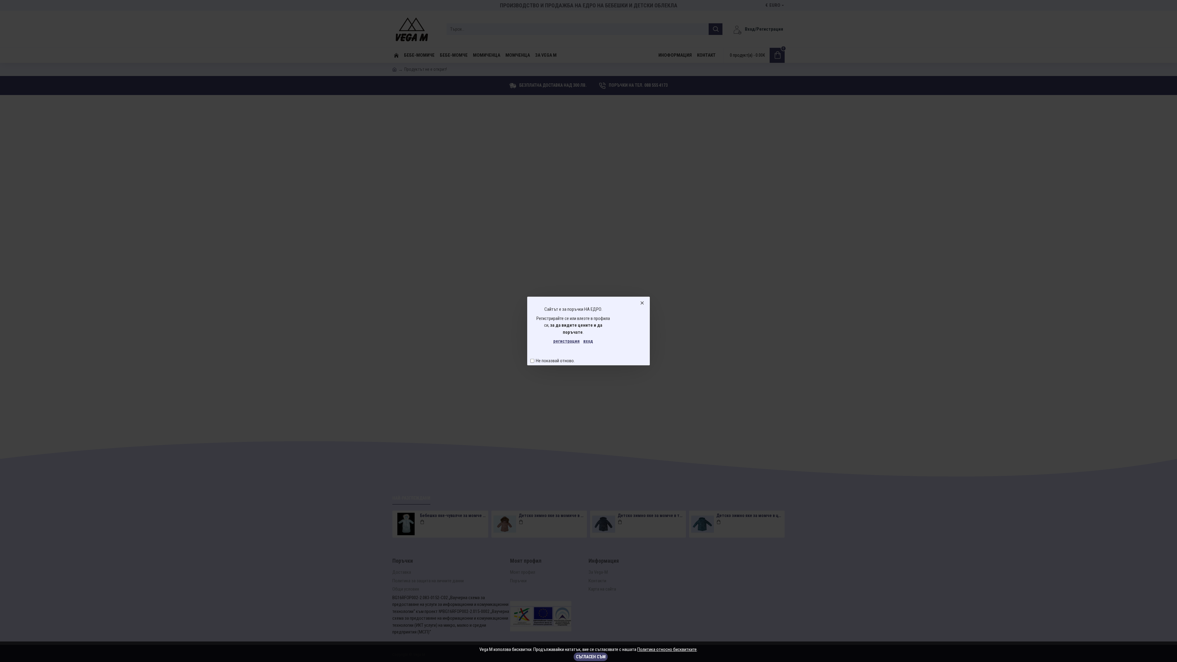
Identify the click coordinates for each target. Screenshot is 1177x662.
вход (588, 341)
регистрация (566, 341)
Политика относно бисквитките (667, 649)
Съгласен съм (591, 656)
